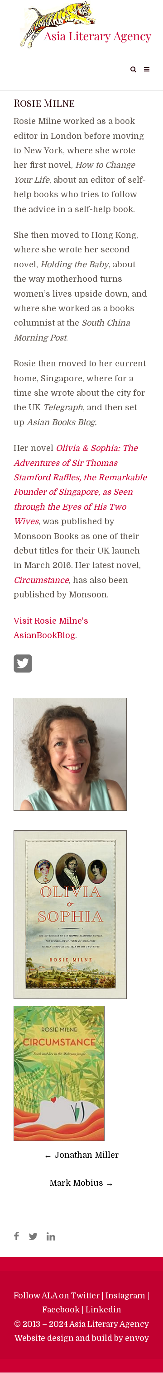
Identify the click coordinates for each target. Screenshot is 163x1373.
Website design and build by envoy (81, 1338)
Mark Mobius (81, 1183)
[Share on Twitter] (33, 1236)
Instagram (125, 1295)
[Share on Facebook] (16, 1236)
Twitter (85, 1295)
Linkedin (103, 1309)
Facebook (61, 1309)
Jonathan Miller (81, 1155)
